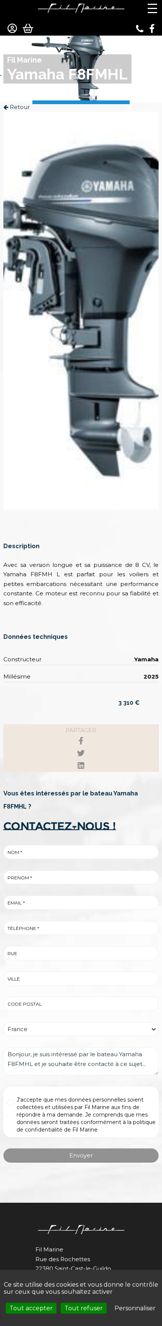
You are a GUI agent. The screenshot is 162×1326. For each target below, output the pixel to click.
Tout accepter (31, 1308)
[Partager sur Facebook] (81, 741)
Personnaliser (135, 1308)
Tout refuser (83, 1308)
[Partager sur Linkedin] (81, 765)
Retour (19, 107)
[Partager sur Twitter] (81, 753)
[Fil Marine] (81, 8)
